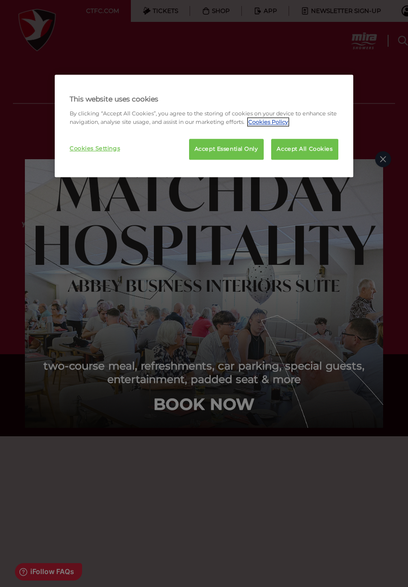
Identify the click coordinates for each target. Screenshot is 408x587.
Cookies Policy (268, 121)
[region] (204, 126)
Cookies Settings (95, 148)
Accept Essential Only (226, 148)
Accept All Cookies (304, 148)
